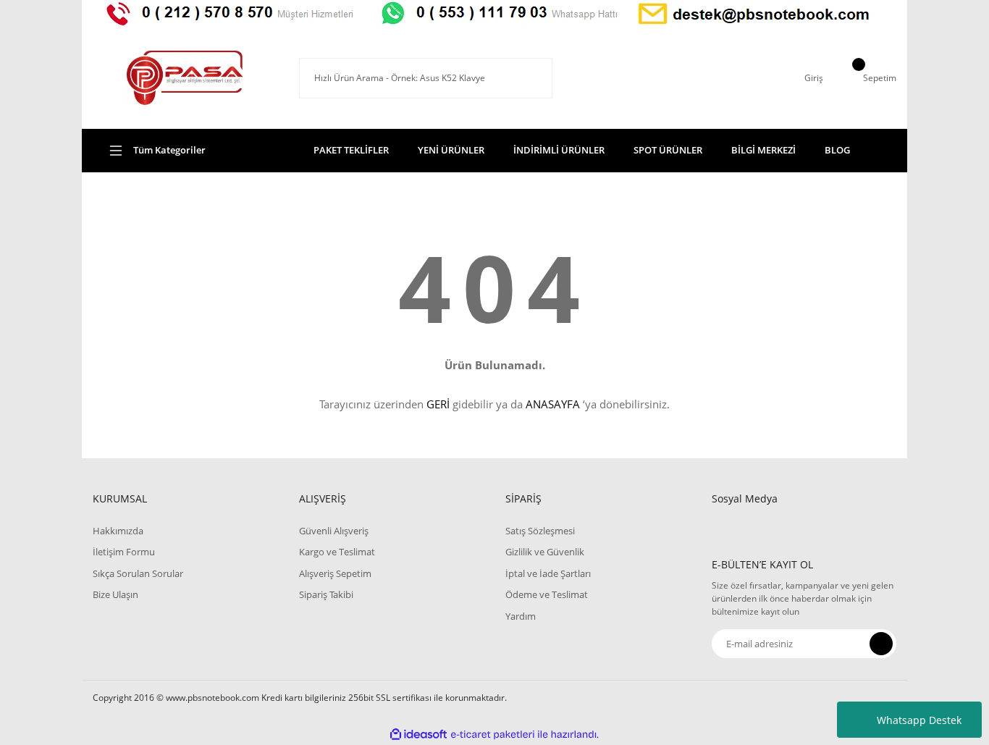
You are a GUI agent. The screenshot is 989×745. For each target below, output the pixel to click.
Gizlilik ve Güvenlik (544, 551)
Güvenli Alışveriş (334, 530)
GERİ (438, 404)
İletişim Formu (124, 551)
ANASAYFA (553, 404)
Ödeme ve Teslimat (546, 594)
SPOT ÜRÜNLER (668, 149)
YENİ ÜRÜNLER (451, 149)
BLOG (837, 149)
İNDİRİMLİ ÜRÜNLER (559, 149)
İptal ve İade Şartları (548, 573)
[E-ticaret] (492, 734)
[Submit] (881, 643)
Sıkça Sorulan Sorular (138, 573)
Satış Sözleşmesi (540, 530)
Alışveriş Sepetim (335, 573)
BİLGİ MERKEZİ (763, 149)
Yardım (520, 616)
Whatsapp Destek (919, 720)
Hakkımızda (118, 530)
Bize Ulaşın (115, 594)
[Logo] (185, 78)
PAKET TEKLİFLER (351, 149)
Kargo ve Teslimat (337, 551)
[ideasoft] (418, 734)
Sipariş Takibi (326, 594)
